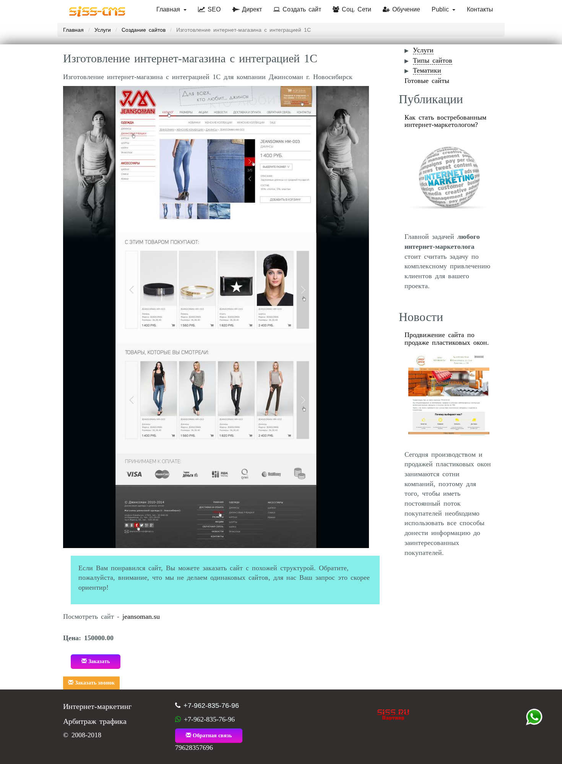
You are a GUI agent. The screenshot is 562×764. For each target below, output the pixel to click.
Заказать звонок (94, 683)
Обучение (405, 9)
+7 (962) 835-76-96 (534, 717)
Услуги (102, 30)
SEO (213, 9)
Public (442, 9)
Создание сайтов (144, 30)
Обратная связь (211, 735)
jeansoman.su (141, 616)
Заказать (98, 661)
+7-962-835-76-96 (211, 705)
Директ (250, 9)
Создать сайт (300, 9)
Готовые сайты (426, 80)
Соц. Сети (355, 9)
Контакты (480, 9)
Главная (169, 9)
